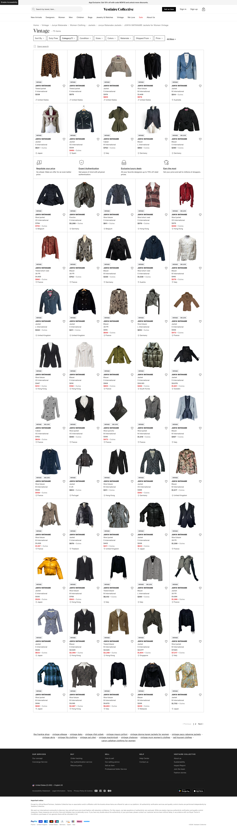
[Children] (86, 17)
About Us (151, 17)
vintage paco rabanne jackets (186, 734)
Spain (69, 825)
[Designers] (56, 17)
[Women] (67, 17)
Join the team (179, 769)
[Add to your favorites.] (63, 85)
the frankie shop (41, 734)
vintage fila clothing (67, 737)
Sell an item (169, 9)
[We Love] (137, 17)
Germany (62, 825)
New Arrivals (36, 17)
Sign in (183, 9)
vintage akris (48, 737)
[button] (203, 9)
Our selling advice (112, 762)
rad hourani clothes (182, 737)
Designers (50, 17)
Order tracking (76, 758)
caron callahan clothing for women (118, 740)
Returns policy (76, 765)
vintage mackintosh (108, 737)
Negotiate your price (45, 168)
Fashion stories (180, 772)
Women (61, 17)
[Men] (75, 17)
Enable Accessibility (9, 2)
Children (80, 17)
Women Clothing (77, 25)
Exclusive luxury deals (131, 168)
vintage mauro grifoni (117, 734)
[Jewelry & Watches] (115, 17)
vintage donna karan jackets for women (149, 734)
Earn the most (169, 168)
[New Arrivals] (44, 17)
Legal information (58, 791)
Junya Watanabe (59, 25)
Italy (74, 825)
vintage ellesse (59, 734)
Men (71, 17)
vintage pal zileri (88, 737)
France (33, 825)
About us (177, 758)
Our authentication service (81, 762)
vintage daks (76, 734)
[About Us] (157, 17)
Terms (69, 791)
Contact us (143, 762)
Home (36, 25)
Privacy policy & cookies (83, 791)
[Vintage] (126, 17)
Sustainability (179, 762)
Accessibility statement (41, 791)
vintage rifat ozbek (94, 734)
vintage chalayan (129, 737)
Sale (141, 17)
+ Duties (179, 94)
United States (53, 825)
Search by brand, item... (45, 9)
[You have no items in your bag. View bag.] (203, 9)
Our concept (37, 758)
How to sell (109, 758)
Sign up (194, 9)
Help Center (144, 758)
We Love (131, 17)
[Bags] (94, 17)
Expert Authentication (89, 168)
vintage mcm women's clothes (155, 737)
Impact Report (180, 765)
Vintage (120, 17)
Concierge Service (39, 762)
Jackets (91, 25)
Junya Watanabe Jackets (109, 25)
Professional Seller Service (116, 769)
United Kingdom (42, 825)
